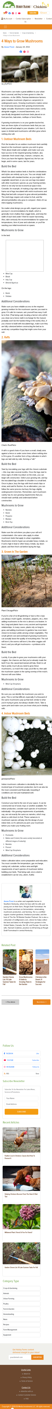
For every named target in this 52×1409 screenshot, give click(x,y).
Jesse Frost (9, 47)
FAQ (27, 1398)
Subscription (37, 1357)
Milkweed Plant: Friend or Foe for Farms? (18, 1232)
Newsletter (39, 18)
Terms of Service (27, 1381)
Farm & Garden (14, 33)
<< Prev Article (10, 1002)
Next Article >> (42, 1002)
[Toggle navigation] (5, 26)
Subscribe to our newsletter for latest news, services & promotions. (20, 1090)
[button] (46, 962)
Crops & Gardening (28, 33)
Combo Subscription (23, 18)
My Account (7, 18)
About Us (27, 1374)
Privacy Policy (27, 1377)
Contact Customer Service (27, 1395)
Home (5, 33)
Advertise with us (27, 1391)
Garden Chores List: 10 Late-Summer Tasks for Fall (21, 1267)
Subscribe (33, 13)
